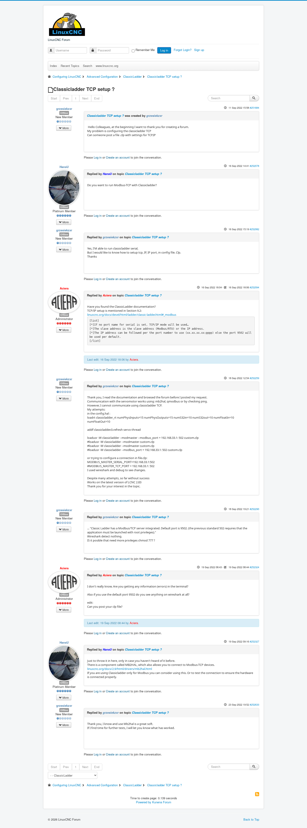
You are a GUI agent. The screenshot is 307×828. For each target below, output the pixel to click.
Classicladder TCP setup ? (105, 115)
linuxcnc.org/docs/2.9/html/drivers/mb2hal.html (119, 669)
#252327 (254, 641)
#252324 (254, 567)
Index (53, 66)
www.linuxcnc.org (107, 66)
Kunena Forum (161, 802)
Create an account (118, 157)
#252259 (254, 378)
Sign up (199, 50)
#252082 (254, 229)
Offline (64, 113)
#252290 (254, 509)
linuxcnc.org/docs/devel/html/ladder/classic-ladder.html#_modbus (131, 315)
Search (87, 66)
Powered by (143, 802)
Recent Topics (70, 66)
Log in (164, 50)
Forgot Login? (183, 50)
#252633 (254, 704)
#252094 (254, 287)
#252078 (254, 166)
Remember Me (145, 50)
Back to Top (251, 819)
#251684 (254, 107)
